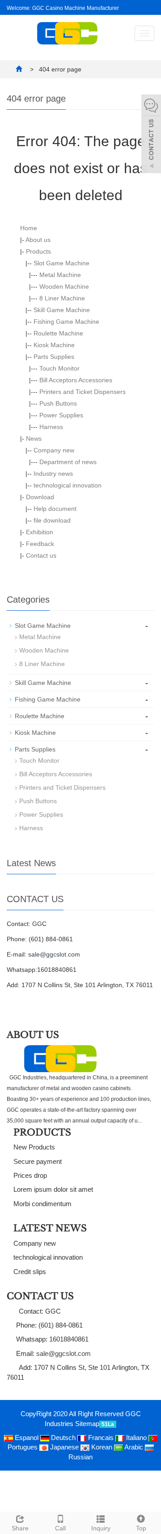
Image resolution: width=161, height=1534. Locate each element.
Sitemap (87, 1423)
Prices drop (30, 1175)
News (34, 438)
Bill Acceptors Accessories (75, 380)
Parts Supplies (54, 356)
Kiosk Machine (54, 345)
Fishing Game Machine (66, 321)
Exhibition (39, 532)
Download (40, 497)
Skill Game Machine (62, 309)
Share (20, 1528)
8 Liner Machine (62, 298)
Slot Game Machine (61, 263)
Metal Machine (60, 274)
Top (141, 1528)
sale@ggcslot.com (54, 954)
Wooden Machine (64, 286)
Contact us (41, 555)
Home (28, 228)
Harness (51, 426)
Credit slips (29, 1271)
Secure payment (37, 1161)
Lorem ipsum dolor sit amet (53, 1189)
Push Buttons (58, 403)
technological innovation (68, 485)
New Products (34, 1147)
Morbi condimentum (42, 1204)
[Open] (151, 134)
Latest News (50, 1228)
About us (38, 239)
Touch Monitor (59, 368)
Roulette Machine (58, 333)
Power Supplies (61, 415)
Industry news (53, 473)
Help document (55, 508)
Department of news (68, 461)
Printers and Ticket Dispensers (82, 391)
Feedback (40, 543)
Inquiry (100, 1528)
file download (52, 520)
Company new (54, 450)
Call (60, 1528)
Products (38, 251)
